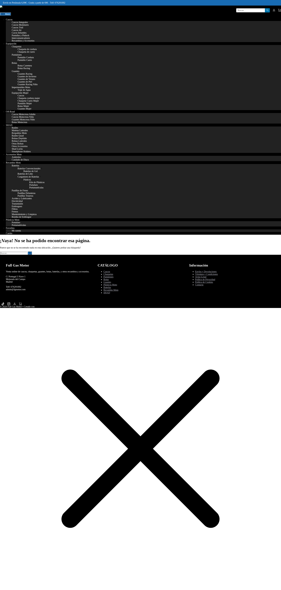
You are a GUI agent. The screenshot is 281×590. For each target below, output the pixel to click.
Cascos (9, 19)
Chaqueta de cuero (26, 52)
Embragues (17, 206)
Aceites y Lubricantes (22, 198)
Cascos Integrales (20, 22)
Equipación (11, 43)
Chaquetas (16, 46)
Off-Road (10, 111)
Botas (14, 63)
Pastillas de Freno (20, 190)
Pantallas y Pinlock (20, 35)
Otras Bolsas (17, 143)
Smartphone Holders (21, 151)
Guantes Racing (25, 74)
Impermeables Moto (21, 87)
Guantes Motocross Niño (23, 119)
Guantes (15, 71)
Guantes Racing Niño (28, 84)
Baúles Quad (18, 135)
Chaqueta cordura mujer (29, 98)
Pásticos (27, 179)
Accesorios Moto (14, 154)
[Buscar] (267, 10)
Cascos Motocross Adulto (23, 114)
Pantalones (17, 55)
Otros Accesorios (20, 146)
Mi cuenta (16, 230)
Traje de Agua (24, 90)
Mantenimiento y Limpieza (24, 214)
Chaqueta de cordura (27, 49)
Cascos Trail (17, 27)
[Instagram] (8, 303)
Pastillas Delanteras (26, 193)
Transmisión (17, 203)
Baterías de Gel (30, 171)
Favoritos (10, 228)
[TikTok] (2, 303)
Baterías (15, 165)
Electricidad (17, 201)
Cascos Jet (16, 30)
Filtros (15, 209)
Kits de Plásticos (36, 182)
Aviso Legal (200, 277)
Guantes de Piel (25, 81)
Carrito (9, 233)
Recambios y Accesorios (23, 40)
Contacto (199, 284)
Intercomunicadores (21, 38)
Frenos (15, 211)
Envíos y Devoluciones (206, 271)
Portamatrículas (36, 187)
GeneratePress (41, 306)
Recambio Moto (13, 162)
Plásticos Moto (12, 220)
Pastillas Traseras (25, 196)
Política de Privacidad (205, 279)
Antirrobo (16, 157)
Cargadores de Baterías (28, 176)
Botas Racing (24, 68)
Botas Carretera (25, 65)
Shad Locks (17, 149)
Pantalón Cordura (26, 57)
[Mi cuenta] (274, 10)
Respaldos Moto (19, 133)
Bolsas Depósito (19, 138)
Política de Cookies (204, 282)
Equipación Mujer (20, 93)
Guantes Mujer (24, 108)
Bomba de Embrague (21, 217)
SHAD (9, 125)
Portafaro (33, 185)
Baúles (15, 128)
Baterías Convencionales (29, 168)
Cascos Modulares (20, 25)
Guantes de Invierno (27, 76)
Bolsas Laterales (19, 141)
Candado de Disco (20, 159)
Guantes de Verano (26, 79)
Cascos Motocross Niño (23, 117)
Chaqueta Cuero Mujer (28, 101)
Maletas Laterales (20, 130)
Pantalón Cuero (25, 60)
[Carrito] (279, 10)
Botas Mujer (23, 106)
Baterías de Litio (25, 174)
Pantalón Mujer (25, 103)
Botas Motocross (19, 122)
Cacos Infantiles (19, 33)
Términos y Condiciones (206, 274)
